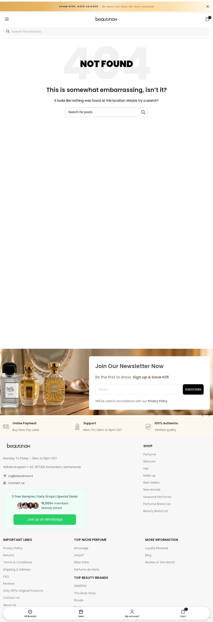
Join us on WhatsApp (45, 519)
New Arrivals (151, 490)
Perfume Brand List (157, 504)
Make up (149, 475)
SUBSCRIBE (193, 389)
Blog (148, 555)
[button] (202, 415)
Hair (146, 468)
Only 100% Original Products (23, 591)
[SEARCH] (143, 112)
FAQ (6, 576)
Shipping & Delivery (17, 569)
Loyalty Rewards (156, 548)
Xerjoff (79, 555)
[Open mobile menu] (7, 19)
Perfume (149, 454)
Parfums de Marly (86, 569)
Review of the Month (160, 562)
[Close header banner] (208, 6)
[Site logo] (106, 19)
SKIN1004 (80, 586)
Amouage (81, 548)
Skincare (149, 461)
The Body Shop (85, 593)
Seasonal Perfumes (157, 497)
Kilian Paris (81, 562)
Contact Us (11, 598)
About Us (9, 605)
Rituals (78, 600)
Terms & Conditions (17, 562)
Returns (8, 555)
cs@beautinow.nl (20, 476)
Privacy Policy (13, 548)
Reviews (9, 584)
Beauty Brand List (155, 511)
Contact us (16, 483)
